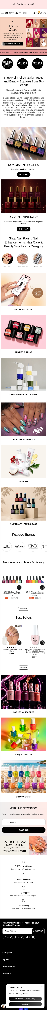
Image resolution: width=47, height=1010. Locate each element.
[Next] (44, 44)
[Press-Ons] (37, 259)
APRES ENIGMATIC (23, 217)
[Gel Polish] (7, 259)
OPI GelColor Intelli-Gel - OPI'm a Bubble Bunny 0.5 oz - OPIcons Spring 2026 (35, 652)
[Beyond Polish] (16, 13)
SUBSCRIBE (38, 931)
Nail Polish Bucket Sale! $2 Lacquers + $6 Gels (26, 52)
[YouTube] (33, 937)
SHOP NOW (23, 175)
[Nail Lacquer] (22, 259)
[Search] (34, 13)
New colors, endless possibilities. (23, 169)
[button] (2, 13)
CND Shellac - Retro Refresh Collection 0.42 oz (12, 593)
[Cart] (44, 13)
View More (23, 608)
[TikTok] (27, 937)
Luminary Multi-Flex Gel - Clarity (12, 650)
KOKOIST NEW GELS (23, 165)
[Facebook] (5, 937)
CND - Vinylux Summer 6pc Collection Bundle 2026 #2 (35, 593)
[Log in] (41, 13)
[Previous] (3, 44)
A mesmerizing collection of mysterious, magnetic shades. (23, 223)
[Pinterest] (22, 937)
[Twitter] (11, 937)
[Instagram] (16, 937)
